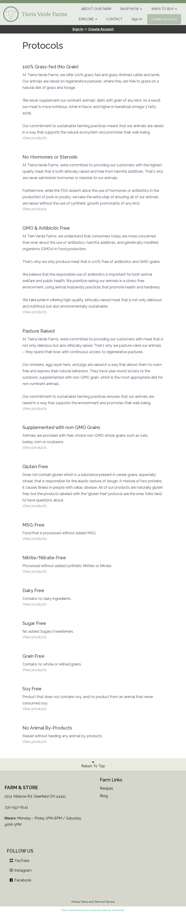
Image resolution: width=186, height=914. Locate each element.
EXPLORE (87, 19)
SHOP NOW (130, 9)
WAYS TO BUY (163, 9)
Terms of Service (104, 901)
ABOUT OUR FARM (96, 9)
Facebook (22, 880)
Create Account (164, 19)
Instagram (23, 870)
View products (34, 138)
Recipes (106, 788)
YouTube (21, 860)
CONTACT (114, 19)
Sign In (137, 19)
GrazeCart (118, 910)
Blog (104, 796)
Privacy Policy (79, 901)
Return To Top (93, 766)
